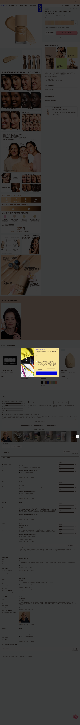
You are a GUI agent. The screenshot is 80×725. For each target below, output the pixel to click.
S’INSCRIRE (46, 373)
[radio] (46, 23)
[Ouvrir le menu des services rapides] (76, 716)
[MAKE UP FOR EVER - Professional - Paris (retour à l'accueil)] (40, 8)
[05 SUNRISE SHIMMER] (50, 382)
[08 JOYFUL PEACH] (56, 382)
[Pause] (1, 2)
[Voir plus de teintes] (58, 382)
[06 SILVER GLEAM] (52, 382)
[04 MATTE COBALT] (48, 382)
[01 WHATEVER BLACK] (42, 382)
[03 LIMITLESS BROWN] (46, 382)
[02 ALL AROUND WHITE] (44, 382)
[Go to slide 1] (60, 37)
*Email (37, 355)
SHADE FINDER (51, 32)
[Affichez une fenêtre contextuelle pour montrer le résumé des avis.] (49, 378)
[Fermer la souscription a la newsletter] (57, 349)
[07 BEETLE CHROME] (54, 382)
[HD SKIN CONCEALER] (48, 111)
